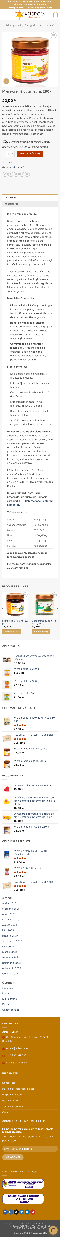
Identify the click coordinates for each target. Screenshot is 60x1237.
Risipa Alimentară (12, 1094)
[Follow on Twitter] (21, 1212)
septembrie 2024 (12, 919)
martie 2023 (9, 951)
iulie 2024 (8, 930)
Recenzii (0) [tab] (11, 204)
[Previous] (2, 615)
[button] (4, 14)
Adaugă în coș (30, 153)
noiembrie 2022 (11, 962)
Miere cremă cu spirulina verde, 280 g (44, 622)
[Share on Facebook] (10, 174)
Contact (7, 1112)
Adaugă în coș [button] (11, 631)
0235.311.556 (43, 1)
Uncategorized (11, 1009)
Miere (5, 993)
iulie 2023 (8, 946)
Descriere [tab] (10, 197)
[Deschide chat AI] (53, 1230)
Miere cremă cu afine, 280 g (15, 622)
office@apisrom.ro (17, 1048)
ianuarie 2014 (10, 973)
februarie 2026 (11, 908)
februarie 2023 (11, 957)
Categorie (30, 25)
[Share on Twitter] (16, 174)
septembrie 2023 (12, 941)
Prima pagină (13, 25)
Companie (8, 988)
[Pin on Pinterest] (27, 174)
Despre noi (8, 1082)
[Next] (57, 615)
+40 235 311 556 (16, 1055)
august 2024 (9, 924)
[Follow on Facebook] (5, 1212)
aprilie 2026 (9, 903)
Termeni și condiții (13, 1106)
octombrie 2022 (11, 968)
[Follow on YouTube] (32, 1212)
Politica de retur (11, 1100)
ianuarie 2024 (10, 935)
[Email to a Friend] (21, 174)
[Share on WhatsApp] (5, 174)
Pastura (6, 1004)
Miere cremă (47, 25)
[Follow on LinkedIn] (27, 1212)
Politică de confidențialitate (18, 1088)
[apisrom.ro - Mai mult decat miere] (30, 15)
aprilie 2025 (9, 914)
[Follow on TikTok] (16, 1212)
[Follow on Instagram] (10, 1212)
